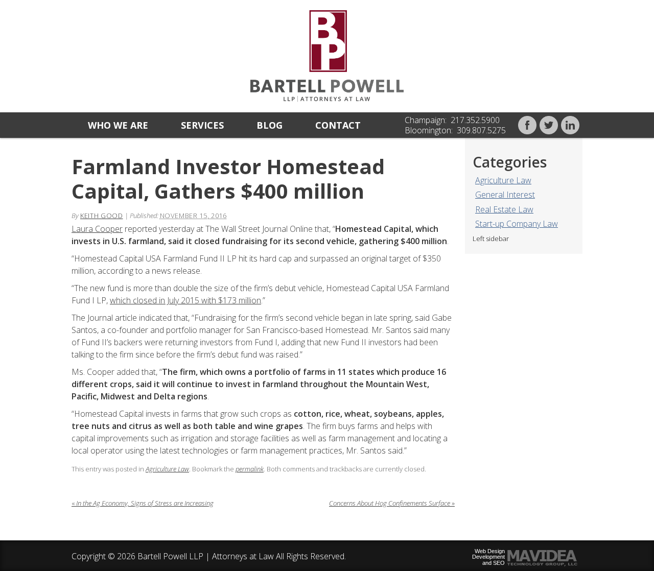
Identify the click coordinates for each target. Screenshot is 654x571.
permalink (250, 468)
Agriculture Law (503, 180)
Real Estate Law (504, 209)
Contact (338, 125)
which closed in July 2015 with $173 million (185, 300)
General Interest (505, 194)
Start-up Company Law (516, 223)
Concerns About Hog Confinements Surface (392, 503)
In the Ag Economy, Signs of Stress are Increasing (143, 503)
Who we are (118, 125)
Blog (269, 125)
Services (202, 125)
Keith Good (101, 215)
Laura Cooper (97, 228)
